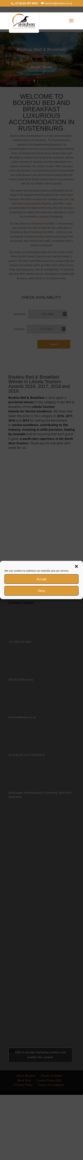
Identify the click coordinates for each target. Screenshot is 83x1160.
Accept (41, 579)
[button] (76, 566)
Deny (41, 591)
